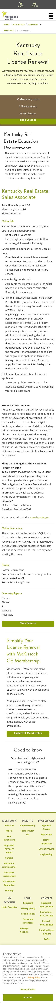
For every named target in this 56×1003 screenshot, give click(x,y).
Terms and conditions (28, 921)
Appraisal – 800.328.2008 (46, 904)
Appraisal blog (27, 825)
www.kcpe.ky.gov (39, 517)
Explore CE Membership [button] (28, 733)
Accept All (28, 997)
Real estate (46, 834)
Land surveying (46, 848)
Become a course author (9, 865)
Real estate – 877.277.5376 (46, 914)
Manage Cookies (28, 930)
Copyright (28, 902)
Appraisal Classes (46, 827)
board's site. (42, 165)
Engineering (46, 854)
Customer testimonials (9, 874)
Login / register (9, 907)
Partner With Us (27, 832)
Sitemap (9, 890)
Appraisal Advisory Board (9, 849)
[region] (28, 974)
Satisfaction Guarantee (9, 883)
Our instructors (9, 838)
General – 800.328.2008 (46, 923)
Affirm (9, 830)
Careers (9, 857)
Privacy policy (28, 908)
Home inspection (46, 841)
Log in (34, 6)
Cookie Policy (28, 913)
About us (9, 825)
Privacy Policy (34, 977)
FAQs (46, 939)
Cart (20, 6)
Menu (51, 18)
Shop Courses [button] (28, 120)
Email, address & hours (46, 932)
